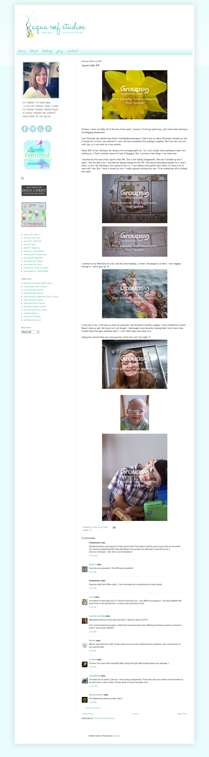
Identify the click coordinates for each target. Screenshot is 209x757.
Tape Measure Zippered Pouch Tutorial (41, 296)
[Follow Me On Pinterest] (48, 132)
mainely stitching (97, 616)
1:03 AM (92, 632)
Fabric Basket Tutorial (33, 300)
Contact (73, 51)
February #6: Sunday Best (35, 254)
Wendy (92, 640)
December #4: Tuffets (33, 261)
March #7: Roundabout (34, 251)
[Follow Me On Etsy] (40, 132)
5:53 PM (92, 572)
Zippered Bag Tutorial (33, 293)
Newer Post (87, 714)
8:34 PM (92, 607)
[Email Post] (113, 527)
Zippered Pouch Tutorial (34, 303)
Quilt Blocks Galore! (32, 320)
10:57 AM (93, 555)
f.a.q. (60, 51)
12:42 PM (93, 686)
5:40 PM (92, 667)
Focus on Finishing (32, 316)
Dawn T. (92, 564)
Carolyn (92, 659)
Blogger (116, 736)
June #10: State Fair (32, 241)
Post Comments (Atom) (104, 718)
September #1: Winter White (36, 271)
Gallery (47, 51)
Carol (91, 597)
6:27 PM (92, 588)
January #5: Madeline (33, 258)
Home (22, 51)
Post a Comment (93, 708)
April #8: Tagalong (32, 248)
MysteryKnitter (96, 695)
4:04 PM (92, 702)
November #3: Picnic (33, 264)
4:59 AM (92, 651)
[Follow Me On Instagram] (32, 132)
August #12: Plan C (32, 234)
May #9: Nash (30, 244)
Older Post (182, 714)
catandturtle (94, 676)
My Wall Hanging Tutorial (35, 306)
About (34, 51)
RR (90, 530)
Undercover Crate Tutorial (35, 287)
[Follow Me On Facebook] (25, 132)
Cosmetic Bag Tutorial (33, 290)
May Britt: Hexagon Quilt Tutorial (38, 283)
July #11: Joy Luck (32, 238)
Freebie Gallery (30, 313)
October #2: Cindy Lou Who (36, 268)
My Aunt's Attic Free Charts (35, 310)
